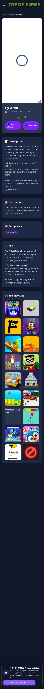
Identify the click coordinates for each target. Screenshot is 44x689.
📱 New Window (10, 125)
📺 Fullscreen (31, 125)
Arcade (11, 15)
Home (4, 15)
